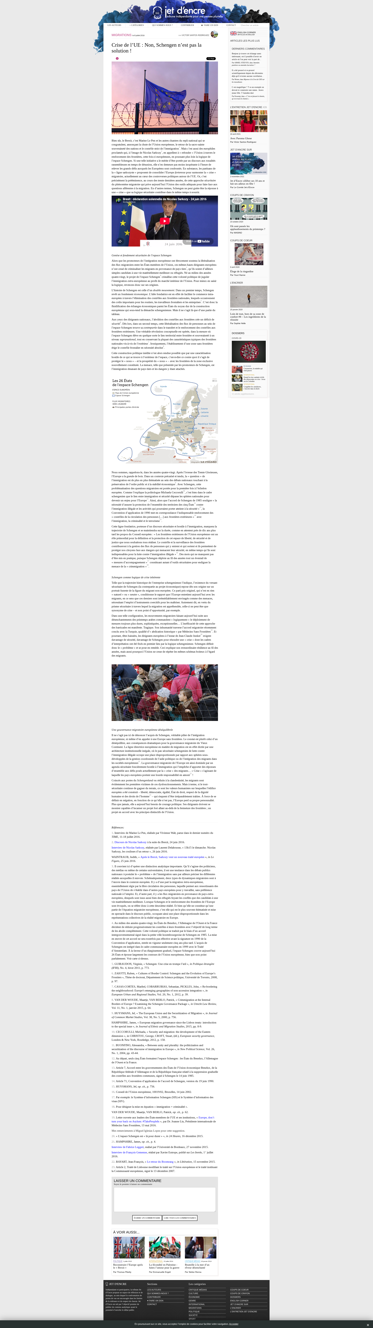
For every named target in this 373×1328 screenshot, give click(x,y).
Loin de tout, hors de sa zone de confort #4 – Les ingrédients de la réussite (248, 316)
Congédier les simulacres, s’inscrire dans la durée (252, 388)
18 (147, 565)
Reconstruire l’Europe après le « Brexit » (128, 1266)
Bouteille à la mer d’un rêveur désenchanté (197, 1266)
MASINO (238, 233)
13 (200, 507)
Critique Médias (192, 1261)
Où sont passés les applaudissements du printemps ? (247, 228)
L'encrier (236, 282)
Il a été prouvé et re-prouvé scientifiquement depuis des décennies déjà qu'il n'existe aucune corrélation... (248, 73)
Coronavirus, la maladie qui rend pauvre (253, 370)
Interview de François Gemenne (129, 1152)
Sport (192, 1319)
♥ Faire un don (209, 25)
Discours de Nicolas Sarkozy (131, 842)
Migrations (122, 35)
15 (160, 519)
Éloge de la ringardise (241, 271)
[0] (115, 59)
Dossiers (238, 333)
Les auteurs (114, 25)
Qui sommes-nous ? (162, 25)
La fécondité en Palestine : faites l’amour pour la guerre (164, 1266)
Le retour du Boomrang (160, 1161)
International (156, 1261)
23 (150, 795)
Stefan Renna (195, 1272)
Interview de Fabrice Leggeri (128, 1147)
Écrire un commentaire (147, 1218)
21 (139, 761)
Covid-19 (236, 338)
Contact (231, 25)
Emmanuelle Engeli (162, 1272)
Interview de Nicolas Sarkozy (128, 847)
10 (184, 491)
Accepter (233, 1324)
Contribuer (187, 25)
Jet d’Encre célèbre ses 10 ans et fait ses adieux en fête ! (247, 182)
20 (201, 634)
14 (195, 515)
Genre (192, 1300)
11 (147, 499)
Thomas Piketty (124, 1272)
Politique (117, 1261)
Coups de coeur (241, 240)
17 (148, 561)
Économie (247, 366)
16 (177, 553)
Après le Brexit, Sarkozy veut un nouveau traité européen (172, 857)
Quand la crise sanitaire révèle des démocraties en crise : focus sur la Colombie (254, 379)
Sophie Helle (240, 323)
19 (211, 630)
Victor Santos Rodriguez (195, 35)
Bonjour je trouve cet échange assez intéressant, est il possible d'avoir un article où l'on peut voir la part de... (247, 57)
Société (193, 1315)
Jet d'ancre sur (241, 149)
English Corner (239, 1300)
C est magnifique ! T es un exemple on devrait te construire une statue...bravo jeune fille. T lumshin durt (248, 90)
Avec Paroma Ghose (241, 138)
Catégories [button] (137, 25)
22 (191, 774)
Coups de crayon (242, 195)
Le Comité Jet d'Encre (244, 187)
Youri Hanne (239, 275)
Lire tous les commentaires (180, 1218)
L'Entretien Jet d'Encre (248, 107)
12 (195, 503)
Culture (193, 1293)
